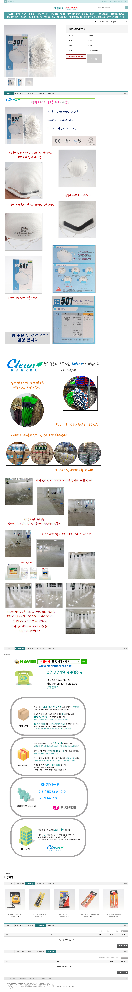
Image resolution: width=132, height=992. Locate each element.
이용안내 (43, 978)
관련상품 (30, 93)
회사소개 (9, 978)
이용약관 (15, 978)
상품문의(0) (51, 93)
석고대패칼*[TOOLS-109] (40, 914)
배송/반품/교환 (19, 93)
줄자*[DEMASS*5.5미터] (15, 914)
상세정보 (9, 93)
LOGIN (101, 1)
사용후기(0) (40, 93)
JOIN (105, 1)
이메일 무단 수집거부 (34, 978)
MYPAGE (121, 1)
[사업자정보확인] (49, 985)
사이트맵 (49, 978)
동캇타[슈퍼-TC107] (64, 914)
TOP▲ (126, 978)
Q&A (126, 1)
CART (110, 1)
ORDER (114, 1)
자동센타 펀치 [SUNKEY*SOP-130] (89, 914)
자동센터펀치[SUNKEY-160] (113, 914)
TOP (125, 93)
